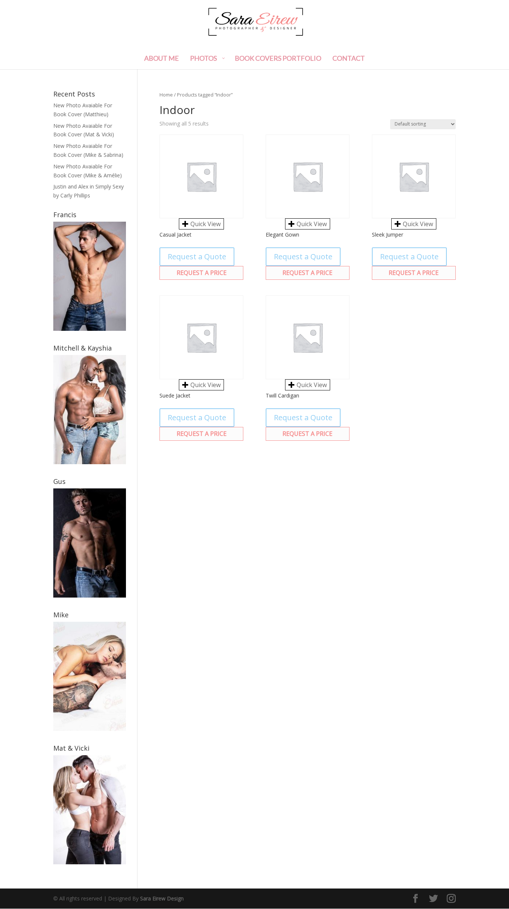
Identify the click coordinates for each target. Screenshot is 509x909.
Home (166, 94)
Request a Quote (197, 256)
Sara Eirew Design (162, 898)
